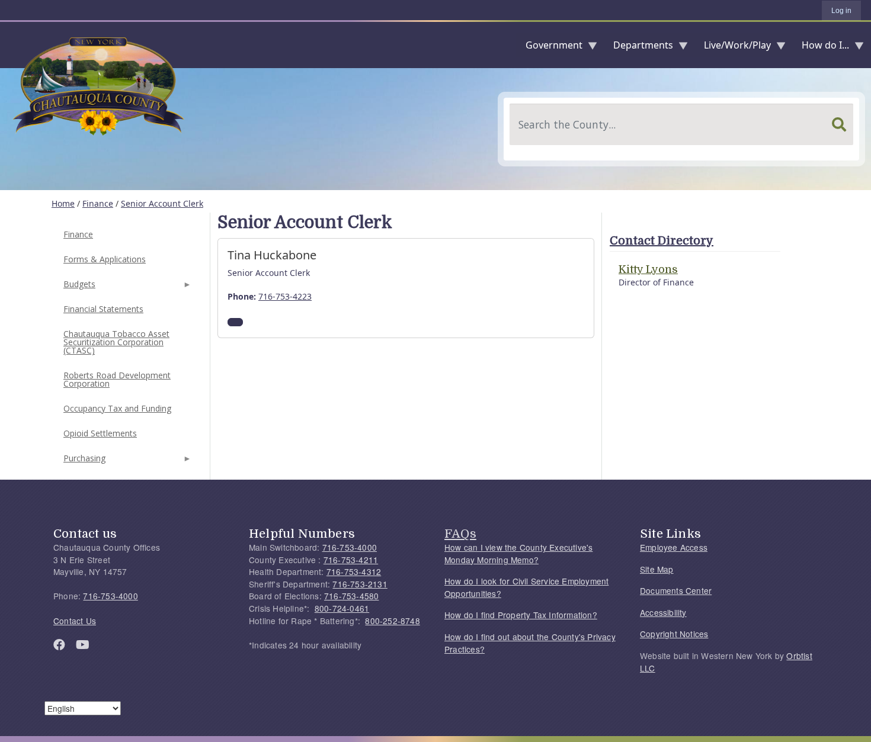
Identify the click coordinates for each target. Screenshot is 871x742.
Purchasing (83, 461)
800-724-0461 (342, 608)
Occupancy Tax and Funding (117, 408)
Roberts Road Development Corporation (117, 379)
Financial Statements (103, 308)
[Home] (9, 45)
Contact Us (74, 621)
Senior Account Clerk (162, 203)
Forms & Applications (104, 259)
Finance (97, 203)
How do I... (820, 47)
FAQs (460, 533)
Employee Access (673, 547)
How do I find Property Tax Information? (520, 615)
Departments (638, 47)
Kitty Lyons (648, 269)
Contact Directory (661, 241)
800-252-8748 (392, 621)
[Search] (839, 124)
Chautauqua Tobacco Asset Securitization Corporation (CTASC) (116, 342)
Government (549, 47)
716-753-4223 (285, 296)
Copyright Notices (674, 634)
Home (63, 203)
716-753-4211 (351, 560)
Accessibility (663, 612)
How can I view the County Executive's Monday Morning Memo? (518, 553)
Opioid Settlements (100, 433)
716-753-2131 (359, 584)
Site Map (657, 569)
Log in (841, 11)
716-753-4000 (110, 596)
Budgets (78, 287)
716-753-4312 (353, 571)
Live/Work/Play (732, 47)
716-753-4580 (351, 596)
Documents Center (676, 590)
